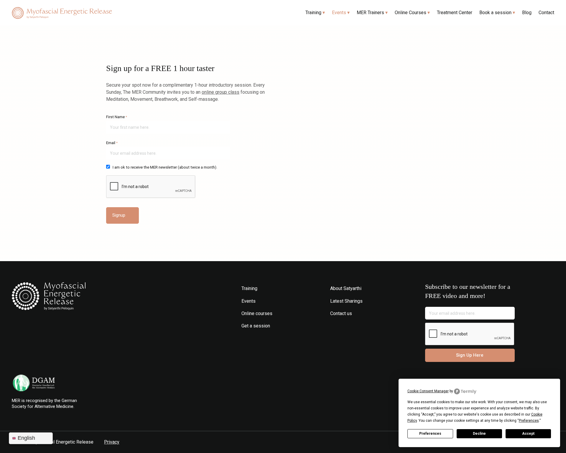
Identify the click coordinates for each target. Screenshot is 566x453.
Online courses (256, 313)
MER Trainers (370, 12)
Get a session (255, 326)
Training (313, 12)
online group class (220, 92)
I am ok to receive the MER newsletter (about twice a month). (165, 167)
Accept (528, 433)
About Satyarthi (345, 288)
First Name (116, 117)
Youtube (351, 326)
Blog (527, 12)
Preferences (430, 433)
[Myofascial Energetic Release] (62, 13)
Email (112, 143)
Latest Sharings (346, 301)
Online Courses (410, 12)
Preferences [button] (529, 421)
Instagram (334, 326)
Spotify (360, 326)
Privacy (111, 442)
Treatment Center (454, 12)
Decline (479, 433)
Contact (546, 12)
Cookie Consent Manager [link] (428, 391)
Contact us (341, 313)
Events (339, 12)
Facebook (342, 326)
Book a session (495, 12)
